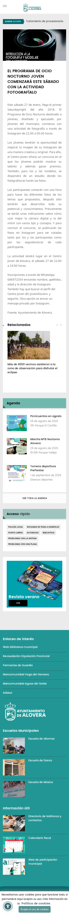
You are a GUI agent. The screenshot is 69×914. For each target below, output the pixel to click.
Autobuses (33, 532)
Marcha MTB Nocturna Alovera (45, 441)
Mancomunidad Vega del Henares (26, 674)
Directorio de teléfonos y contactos (44, 818)
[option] (34, 354)
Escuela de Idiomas (41, 739)
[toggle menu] (5, 6)
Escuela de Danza (40, 760)
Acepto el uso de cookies (35, 909)
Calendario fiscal (39, 838)
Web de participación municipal (42, 862)
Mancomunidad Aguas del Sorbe (25, 683)
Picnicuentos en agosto (46, 416)
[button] (8, 906)
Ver (18, 603)
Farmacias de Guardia (18, 665)
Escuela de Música (40, 782)
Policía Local (15, 527)
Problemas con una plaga (22, 544)
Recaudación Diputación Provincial (26, 656)
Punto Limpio (15, 532)
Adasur (7, 693)
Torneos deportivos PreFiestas (43, 468)
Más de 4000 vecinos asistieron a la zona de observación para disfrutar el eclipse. (32, 368)
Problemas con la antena (22, 538)
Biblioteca (48, 532)
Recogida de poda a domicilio (43, 527)
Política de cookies (35, 903)
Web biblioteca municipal (20, 647)
